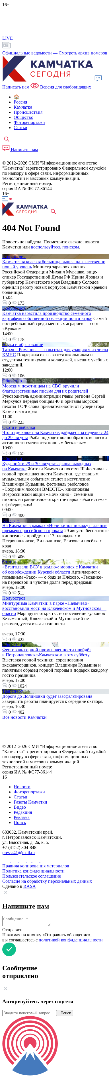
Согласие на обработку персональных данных (47, 881)
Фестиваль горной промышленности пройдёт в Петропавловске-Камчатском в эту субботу (46, 652)
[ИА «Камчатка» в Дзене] (44, 157)
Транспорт (12, 691)
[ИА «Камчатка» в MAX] (6, 12)
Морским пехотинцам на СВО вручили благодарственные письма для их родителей (45, 388)
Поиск (64, 1013)
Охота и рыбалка (18, 427)
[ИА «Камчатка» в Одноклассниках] (30, 12)
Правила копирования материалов (35, 865)
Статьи (9, 561)
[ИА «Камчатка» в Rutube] (37, 12)
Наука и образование (22, 344)
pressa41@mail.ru (18, 852)
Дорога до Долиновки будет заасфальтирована (47, 696)
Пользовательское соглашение (31, 876)
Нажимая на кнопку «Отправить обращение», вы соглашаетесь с (52, 937)
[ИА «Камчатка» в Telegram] (15, 12)
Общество (12, 380)
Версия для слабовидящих (65, 87)
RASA (29, 886)
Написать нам (24, 149)
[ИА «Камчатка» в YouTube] (28, 157)
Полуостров (14, 256)
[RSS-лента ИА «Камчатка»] (50, 157)
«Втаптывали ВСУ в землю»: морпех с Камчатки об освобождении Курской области (50, 569)
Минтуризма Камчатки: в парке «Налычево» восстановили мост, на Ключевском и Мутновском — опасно (54, 608)
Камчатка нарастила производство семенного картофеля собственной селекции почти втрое (47, 316)
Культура (11, 520)
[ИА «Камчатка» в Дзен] (44, 12)
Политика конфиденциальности (33, 871)
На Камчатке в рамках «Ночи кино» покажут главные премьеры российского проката (54, 528)
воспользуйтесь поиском (55, 247)
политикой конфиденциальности (71, 939)
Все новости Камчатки (24, 717)
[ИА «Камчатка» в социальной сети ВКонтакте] (23, 12)
